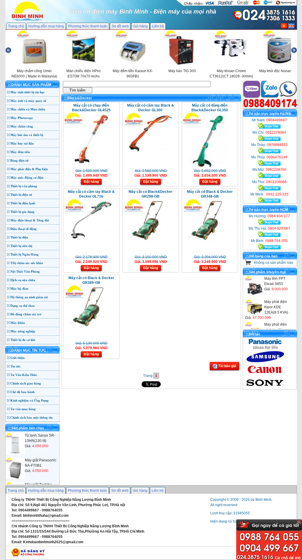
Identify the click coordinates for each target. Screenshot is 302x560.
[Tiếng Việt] (284, 27)
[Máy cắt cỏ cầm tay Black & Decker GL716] (90, 240)
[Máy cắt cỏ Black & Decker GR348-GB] (209, 240)
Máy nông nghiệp (22, 331)
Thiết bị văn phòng (23, 186)
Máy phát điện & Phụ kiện (29, 169)
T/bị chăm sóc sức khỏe (26, 263)
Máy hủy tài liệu (22, 143)
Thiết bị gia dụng (22, 211)
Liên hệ (158, 26)
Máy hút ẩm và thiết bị (26, 135)
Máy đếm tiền (20, 152)
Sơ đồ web (120, 26)
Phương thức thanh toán (87, 26)
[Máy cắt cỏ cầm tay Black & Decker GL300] (150, 154)
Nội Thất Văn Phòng (25, 271)
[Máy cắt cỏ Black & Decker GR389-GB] (90, 327)
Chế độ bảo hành (22, 392)
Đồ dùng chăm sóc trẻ (25, 314)
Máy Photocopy (21, 118)
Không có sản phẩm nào (273, 263)
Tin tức (15, 366)
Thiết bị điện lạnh (22, 203)
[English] (291, 27)
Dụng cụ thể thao (22, 305)
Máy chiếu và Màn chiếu (27, 109)
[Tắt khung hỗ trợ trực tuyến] (298, 521)
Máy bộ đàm (19, 288)
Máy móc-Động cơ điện (26, 177)
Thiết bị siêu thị (21, 246)
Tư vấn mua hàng (23, 409)
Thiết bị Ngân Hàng (24, 254)
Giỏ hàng (140, 26)
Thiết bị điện (19, 237)
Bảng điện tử (19, 160)
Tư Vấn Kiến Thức (23, 375)
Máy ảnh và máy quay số (28, 100)
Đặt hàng (91, 182)
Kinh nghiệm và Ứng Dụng (29, 400)
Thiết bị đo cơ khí (22, 340)
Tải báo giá (226, 366)
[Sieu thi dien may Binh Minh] (27, 20)
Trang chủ (16, 26)
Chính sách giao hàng (25, 383)
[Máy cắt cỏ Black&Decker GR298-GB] (150, 240)
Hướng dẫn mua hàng (46, 26)
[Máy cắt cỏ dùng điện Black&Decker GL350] (209, 166)
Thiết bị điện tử (21, 194)
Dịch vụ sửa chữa (22, 280)
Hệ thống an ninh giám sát (29, 297)
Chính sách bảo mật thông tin (31, 417)
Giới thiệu (17, 357)
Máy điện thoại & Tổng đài (29, 220)
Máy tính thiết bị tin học (27, 92)
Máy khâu (17, 322)
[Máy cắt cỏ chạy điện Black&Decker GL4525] (90, 166)
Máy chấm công (21, 126)
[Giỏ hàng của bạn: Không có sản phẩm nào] (248, 264)
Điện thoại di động (23, 229)
